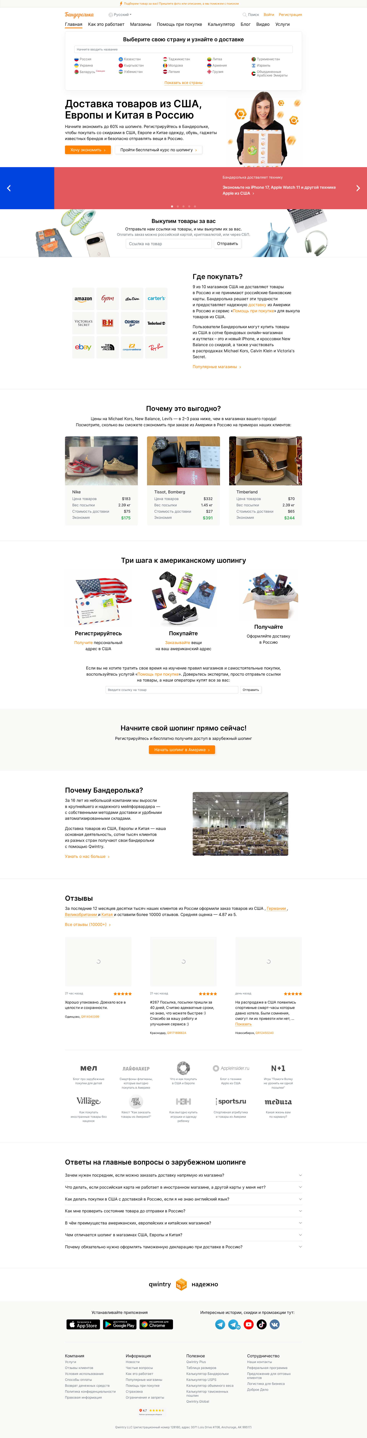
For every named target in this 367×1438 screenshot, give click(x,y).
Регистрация (290, 14)
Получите (83, 642)
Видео (263, 24)
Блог (246, 24)
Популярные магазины (215, 366)
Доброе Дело (257, 1390)
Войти (269, 14)
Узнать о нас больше (85, 856)
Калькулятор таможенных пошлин (207, 1393)
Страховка (134, 1391)
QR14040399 (90, 1016)
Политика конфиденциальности (90, 1391)
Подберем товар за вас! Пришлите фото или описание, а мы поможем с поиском (181, 3)
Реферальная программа (267, 1368)
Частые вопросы (139, 1368)
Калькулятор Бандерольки (207, 1374)
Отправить (227, 243)
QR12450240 (265, 1033)
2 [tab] (178, 206)
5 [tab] (195, 206)
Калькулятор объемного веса (210, 1386)
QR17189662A (176, 1033)
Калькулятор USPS (201, 1380)
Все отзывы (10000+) (86, 924)
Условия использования (84, 1374)
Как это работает (106, 24)
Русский (121, 14)
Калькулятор (221, 24)
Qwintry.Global (197, 1401)
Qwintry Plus (196, 1362)
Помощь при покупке (179, 24)
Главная (73, 24)
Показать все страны (183, 83)
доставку (257, 304)
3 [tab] (183, 206)
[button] (183, 1175)
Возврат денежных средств (87, 1386)
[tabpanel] (183, 188)
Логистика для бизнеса (266, 1384)
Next (358, 188)
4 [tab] (189, 206)
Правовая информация (83, 1397)
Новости (133, 1362)
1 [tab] (172, 206)
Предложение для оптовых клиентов (269, 1376)
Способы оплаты (78, 1380)
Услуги (282, 24)
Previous (8, 188)
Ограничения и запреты (145, 1397)
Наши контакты (259, 1362)
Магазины (140, 24)
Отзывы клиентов (79, 1368)
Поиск (253, 14)
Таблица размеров (201, 1368)
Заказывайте (177, 642)
